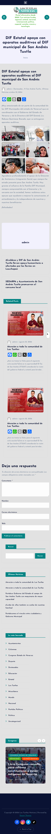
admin (9, 89)
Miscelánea (13, 691)
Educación (12, 673)
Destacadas (18, 89)
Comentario (7, 481)
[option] (25, 765)
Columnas (12, 649)
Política (11, 715)
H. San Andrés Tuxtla (32, 89)
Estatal (11, 679)
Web (3, 523)
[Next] (43, 741)
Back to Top (26, 829)
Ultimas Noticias (30, 758)
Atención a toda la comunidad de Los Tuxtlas (25, 582)
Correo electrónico (9, 512)
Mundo (11, 697)
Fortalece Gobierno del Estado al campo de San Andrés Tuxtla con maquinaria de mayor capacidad (24, 596)
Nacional (12, 703)
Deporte (11, 661)
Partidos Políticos (15, 709)
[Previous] (39, 741)
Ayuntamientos (14, 643)
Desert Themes (25, 816)
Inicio (25, 58)
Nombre (5, 501)
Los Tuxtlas (13, 685)
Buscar (11, 547)
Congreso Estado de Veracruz (20, 655)
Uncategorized (14, 721)
